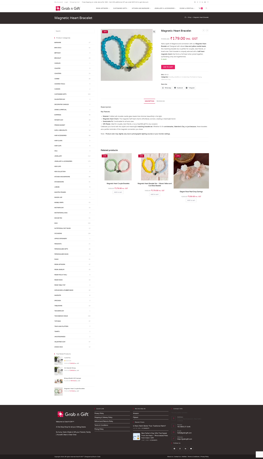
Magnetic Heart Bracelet (201, 17)
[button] (154, 31)
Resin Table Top (59, 285)
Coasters (57, 73)
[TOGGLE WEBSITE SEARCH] (206, 8)
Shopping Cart (75, 2)
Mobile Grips (58, 202)
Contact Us (177, 456)
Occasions (58, 233)
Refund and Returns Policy (104, 421)
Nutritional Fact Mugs (62, 228)
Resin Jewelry (59, 269)
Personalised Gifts (61, 249)
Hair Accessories (60, 135)
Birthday (57, 53)
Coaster (57, 68)
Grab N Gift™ (80, 456)
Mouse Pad (58, 218)
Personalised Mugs (61, 254)
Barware (57, 42)
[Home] (185, 17)
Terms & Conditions (101, 425)
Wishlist (184, 456)
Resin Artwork (59, 264)
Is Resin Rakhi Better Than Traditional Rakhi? (149, 426)
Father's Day (58, 120)
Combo (56, 78)
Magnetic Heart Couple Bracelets (118, 183)
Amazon (136, 413)
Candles (57, 63)
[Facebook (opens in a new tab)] (195, 2)
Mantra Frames (60, 192)
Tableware (58, 305)
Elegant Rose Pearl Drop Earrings (191, 192)
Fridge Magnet (59, 125)
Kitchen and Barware (62, 176)
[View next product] (207, 30)
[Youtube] (191, 448)
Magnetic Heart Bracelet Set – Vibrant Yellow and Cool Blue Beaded (155, 185)
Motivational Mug (60, 213)
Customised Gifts (60, 94)
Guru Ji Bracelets (60, 130)
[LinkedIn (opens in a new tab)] (202, 2)
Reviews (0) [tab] (161, 101)
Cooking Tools (59, 84)
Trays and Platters (61, 326)
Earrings (57, 115)
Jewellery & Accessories (181, 77)
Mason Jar (58, 197)
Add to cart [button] (118, 192)
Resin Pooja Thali (60, 275)
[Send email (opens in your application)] (207, 2)
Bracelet (171, 77)
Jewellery (58, 156)
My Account (58, 2)
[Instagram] (179, 448)
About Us (170, 456)
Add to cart (168, 67)
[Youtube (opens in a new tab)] (205, 2)
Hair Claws (58, 140)
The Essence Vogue (195, 77)
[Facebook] (174, 448)
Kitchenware (59, 182)
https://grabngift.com (184, 439)
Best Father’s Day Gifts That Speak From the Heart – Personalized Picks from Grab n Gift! (154, 435)
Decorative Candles (61, 104)
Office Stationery (60, 238)
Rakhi (56, 259)
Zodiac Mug (58, 347)
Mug (56, 223)
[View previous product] (203, 30)
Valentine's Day (166, 79)
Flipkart (135, 417)
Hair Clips (57, 145)
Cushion (57, 89)
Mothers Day (59, 207)
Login (66, 2)
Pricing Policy (99, 429)
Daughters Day (59, 99)
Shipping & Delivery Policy (103, 417)
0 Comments (145, 428)
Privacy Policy (99, 413)
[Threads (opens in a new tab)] (197, 2)
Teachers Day (59, 311)
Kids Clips (57, 166)
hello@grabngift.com (184, 433)
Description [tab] (149, 101)
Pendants (57, 244)
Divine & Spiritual (60, 109)
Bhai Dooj (57, 47)
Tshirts (56, 331)
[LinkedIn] (185, 448)
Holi (55, 151)
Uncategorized (59, 336)
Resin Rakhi (58, 280)
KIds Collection (60, 171)
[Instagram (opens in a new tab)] (200, 2)
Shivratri (57, 295)
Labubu (57, 187)
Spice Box (57, 300)
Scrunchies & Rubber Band (63, 290)
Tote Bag (57, 321)
